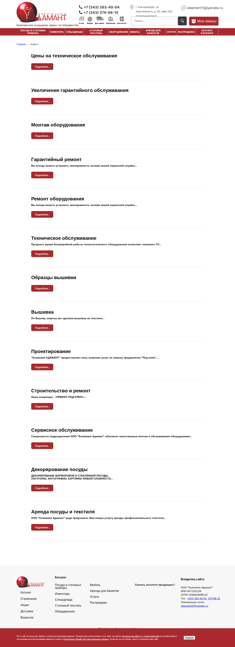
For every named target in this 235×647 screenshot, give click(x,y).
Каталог (26, 592)
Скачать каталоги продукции (154, 584)
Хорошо (189, 637)
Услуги (171, 32)
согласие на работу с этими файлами (140, 636)
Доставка (99, 23)
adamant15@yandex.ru (202, 8)
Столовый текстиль (96, 32)
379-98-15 (214, 598)
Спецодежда (74, 32)
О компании (29, 598)
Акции (90, 23)
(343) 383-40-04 (197, 598)
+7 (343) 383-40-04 (102, 7)
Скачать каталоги (207, 32)
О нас (81, 23)
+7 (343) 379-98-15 (101, 12)
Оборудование (118, 32)
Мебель (134, 32)
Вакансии (110, 23)
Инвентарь (57, 32)
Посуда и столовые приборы (33, 32)
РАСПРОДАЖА (186, 32)
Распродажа (98, 602)
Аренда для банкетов (153, 32)
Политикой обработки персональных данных (86, 639)
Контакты (121, 23)
